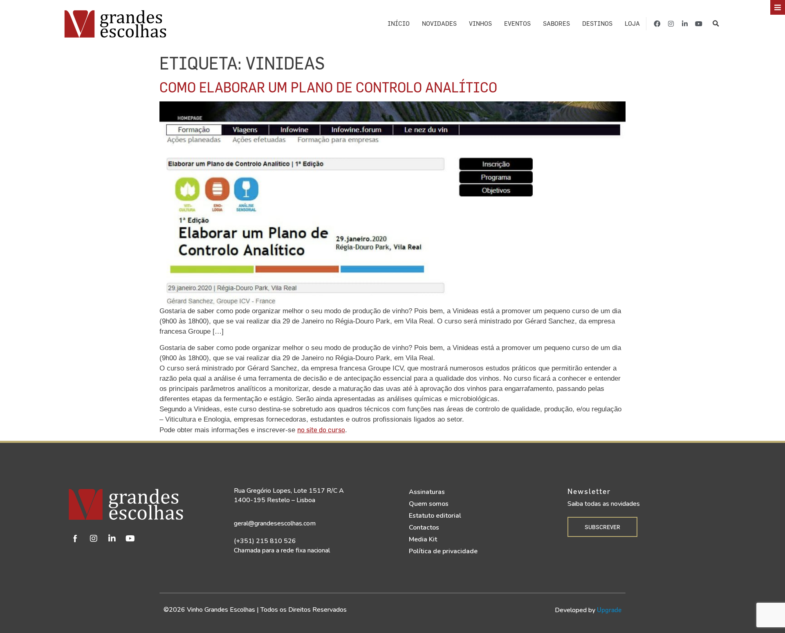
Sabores (556, 23)
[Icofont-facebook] (75, 538)
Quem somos (429, 503)
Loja (632, 23)
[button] (715, 23)
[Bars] (777, 7)
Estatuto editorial (435, 515)
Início (399, 23)
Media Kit (423, 539)
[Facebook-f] (657, 23)
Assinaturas (427, 491)
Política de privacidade (443, 551)
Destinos (597, 23)
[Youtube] (698, 23)
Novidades (439, 23)
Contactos (424, 527)
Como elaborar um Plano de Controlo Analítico (328, 86)
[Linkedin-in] (684, 23)
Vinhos (480, 23)
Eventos (517, 23)
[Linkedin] (112, 538)
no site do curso (321, 429)
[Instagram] (670, 23)
